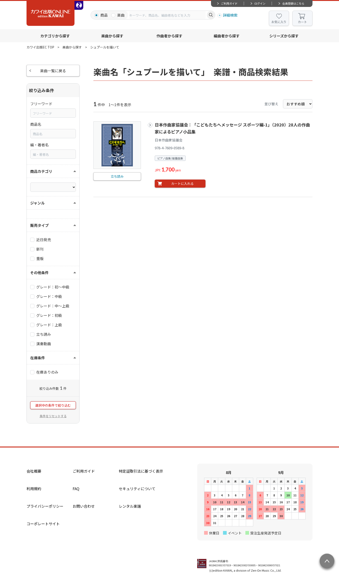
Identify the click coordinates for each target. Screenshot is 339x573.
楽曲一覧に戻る (53, 70)
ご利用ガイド (229, 3)
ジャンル (37, 203)
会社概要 (34, 471)
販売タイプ (39, 225)
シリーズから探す (284, 36)
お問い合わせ (84, 506)
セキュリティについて (137, 488)
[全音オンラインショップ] (78, 5)
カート (302, 22)
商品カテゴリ (41, 171)
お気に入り (278, 22)
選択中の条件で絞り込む (53, 405)
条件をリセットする (53, 416)
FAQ (76, 488)
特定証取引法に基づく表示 (141, 471)
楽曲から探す (112, 36)
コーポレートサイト (43, 523)
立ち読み (117, 176)
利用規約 (34, 488)
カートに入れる (182, 183)
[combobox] (167, 15)
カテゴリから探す (55, 36)
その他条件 (39, 272)
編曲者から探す (227, 36)
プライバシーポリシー (45, 506)
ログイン (259, 3)
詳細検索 (230, 15)
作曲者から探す (169, 36)
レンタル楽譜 (130, 506)
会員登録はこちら (293, 3)
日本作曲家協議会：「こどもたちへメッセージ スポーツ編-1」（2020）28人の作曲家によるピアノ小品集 (232, 128)
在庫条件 (37, 357)
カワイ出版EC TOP (40, 47)
